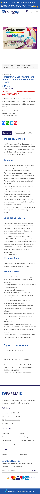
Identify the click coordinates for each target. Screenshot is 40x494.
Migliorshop (21, 491)
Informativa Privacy (8, 444)
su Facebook (13, 5)
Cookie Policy (6, 440)
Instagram (23, 454)
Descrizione (7, 133)
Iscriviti (34, 470)
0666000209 (9, 423)
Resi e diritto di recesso (27, 440)
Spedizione (5, 433)
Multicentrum (6, 74)
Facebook (5, 454)
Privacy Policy (23, 437)
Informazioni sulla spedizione (23, 133)
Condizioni (5, 437)
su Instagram (25, 5)
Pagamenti (22, 433)
